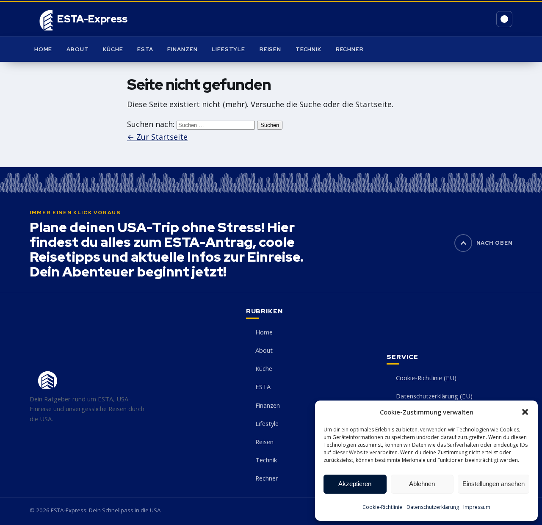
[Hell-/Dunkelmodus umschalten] (504, 19)
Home (43, 49)
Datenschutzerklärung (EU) (434, 396)
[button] (525, 412)
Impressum (476, 507)
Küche (113, 49)
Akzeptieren (354, 483)
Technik (308, 49)
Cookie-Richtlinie (382, 507)
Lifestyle (228, 49)
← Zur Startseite (157, 137)
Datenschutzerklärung (432, 507)
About (77, 49)
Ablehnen (422, 483)
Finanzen (182, 49)
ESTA (145, 49)
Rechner (350, 49)
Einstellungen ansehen (493, 483)
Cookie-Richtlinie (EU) (426, 377)
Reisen (270, 49)
